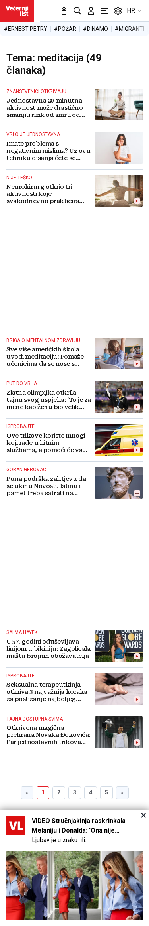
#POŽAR (65, 29)
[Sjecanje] (64, 11)
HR (131, 10)
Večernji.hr (17, 11)
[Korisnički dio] (91, 11)
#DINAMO (95, 29)
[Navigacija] (104, 11)
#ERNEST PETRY (25, 29)
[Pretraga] (77, 11)
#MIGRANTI (129, 29)
